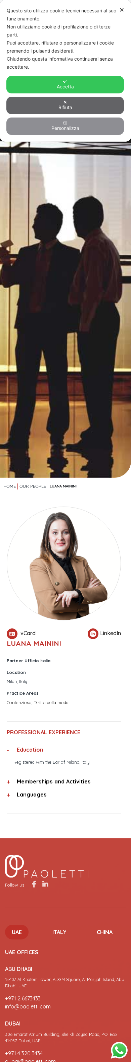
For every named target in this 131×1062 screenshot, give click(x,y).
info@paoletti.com (28, 1006)
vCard (27, 633)
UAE (17, 932)
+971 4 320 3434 (24, 1053)
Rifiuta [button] (65, 107)
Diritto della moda (51, 702)
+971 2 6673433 (23, 998)
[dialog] (65, 71)
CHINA (105, 932)
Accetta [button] (65, 86)
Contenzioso (19, 702)
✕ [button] (121, 9)
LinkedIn (110, 633)
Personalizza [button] (65, 128)
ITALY (59, 932)
